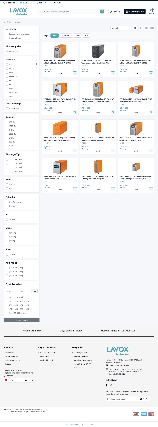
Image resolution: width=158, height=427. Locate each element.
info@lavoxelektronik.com (119, 365)
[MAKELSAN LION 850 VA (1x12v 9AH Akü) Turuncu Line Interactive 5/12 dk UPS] (98, 51)
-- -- (10, 64)
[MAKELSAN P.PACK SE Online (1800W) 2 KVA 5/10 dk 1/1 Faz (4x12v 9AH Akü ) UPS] (136, 51)
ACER (11, 72)
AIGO (11, 84)
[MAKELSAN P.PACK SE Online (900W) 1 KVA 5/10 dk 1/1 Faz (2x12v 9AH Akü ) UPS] (60, 51)
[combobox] (6, 380)
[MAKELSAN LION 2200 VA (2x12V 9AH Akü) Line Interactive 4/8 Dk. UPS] (60, 89)
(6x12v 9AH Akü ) (16, 268)
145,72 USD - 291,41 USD (19, 301)
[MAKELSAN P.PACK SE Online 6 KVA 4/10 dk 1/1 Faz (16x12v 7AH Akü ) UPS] (98, 128)
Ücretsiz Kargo (15, 38)
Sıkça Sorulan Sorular (71, 330)
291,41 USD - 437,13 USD (19, 305)
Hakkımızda (9, 352)
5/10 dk (12, 254)
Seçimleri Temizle (21, 320)
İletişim (8, 364)
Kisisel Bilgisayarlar (80, 352)
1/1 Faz (12, 219)
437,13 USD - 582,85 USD (19, 309)
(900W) (12, 241)
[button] (151, 11)
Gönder (31, 380)
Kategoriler (77, 347)
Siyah (11, 188)
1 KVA (11, 146)
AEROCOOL (13, 76)
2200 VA (12, 134)
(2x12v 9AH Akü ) (16, 275)
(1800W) (12, 237)
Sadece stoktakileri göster (19, 34)
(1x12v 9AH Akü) (15, 171)
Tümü (54, 35)
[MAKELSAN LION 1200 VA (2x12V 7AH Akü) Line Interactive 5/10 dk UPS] (60, 167)
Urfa (86, 35)
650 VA (12, 122)
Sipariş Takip (44, 356)
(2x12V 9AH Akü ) (16, 163)
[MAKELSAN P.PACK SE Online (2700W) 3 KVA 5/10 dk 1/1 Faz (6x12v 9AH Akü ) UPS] (98, 89)
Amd (11, 96)
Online (12, 206)
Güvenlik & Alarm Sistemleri (84, 360)
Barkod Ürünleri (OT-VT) (82, 364)
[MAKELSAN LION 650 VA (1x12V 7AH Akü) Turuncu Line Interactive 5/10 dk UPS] (60, 128)
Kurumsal (8, 347)
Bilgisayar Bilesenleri (81, 356)
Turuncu (12, 184)
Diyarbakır (66, 35)
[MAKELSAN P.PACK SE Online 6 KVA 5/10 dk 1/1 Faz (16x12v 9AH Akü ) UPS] (98, 167)
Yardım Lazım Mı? (32, 330)
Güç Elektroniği (12, 51)
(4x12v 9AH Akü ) (16, 272)
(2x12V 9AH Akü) (15, 167)
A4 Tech (12, 68)
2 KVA (11, 138)
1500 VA (12, 126)
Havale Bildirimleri (46, 360)
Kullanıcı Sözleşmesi (12, 360)
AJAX (11, 88)
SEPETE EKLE (75, 73)
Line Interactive (15, 108)
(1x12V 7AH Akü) (15, 159)
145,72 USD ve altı (16, 297)
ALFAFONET (14, 92)
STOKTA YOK (151, 150)
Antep (77, 35)
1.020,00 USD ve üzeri (18, 313)
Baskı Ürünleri (79, 368)
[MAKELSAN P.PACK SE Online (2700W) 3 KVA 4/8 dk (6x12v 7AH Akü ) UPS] (136, 128)
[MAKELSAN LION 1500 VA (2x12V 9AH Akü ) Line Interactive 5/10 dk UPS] (136, 89)
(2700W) (12, 233)
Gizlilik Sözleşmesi (11, 356)
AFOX (11, 80)
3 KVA (11, 130)
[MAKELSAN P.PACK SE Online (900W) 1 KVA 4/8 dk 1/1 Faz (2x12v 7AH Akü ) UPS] (136, 167)
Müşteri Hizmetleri (118, 330)
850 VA (12, 142)
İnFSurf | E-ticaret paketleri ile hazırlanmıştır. (79, 424)
